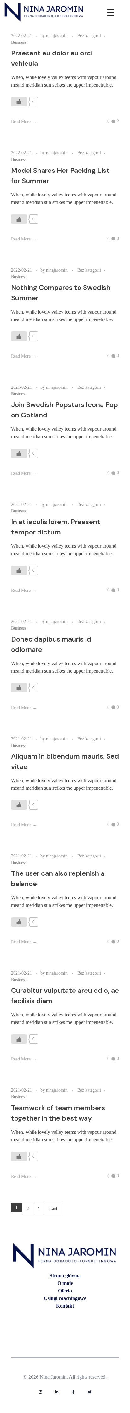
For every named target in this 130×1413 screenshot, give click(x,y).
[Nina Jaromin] (44, 12)
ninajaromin (57, 35)
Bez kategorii (89, 35)
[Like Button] (19, 101)
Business (18, 42)
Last (53, 1208)
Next (38, 1208)
